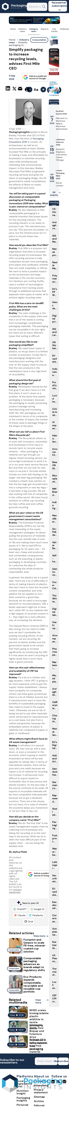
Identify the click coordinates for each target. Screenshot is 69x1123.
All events (54, 193)
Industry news (22, 30)
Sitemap (39, 1096)
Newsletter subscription (59, 4)
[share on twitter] (14, 89)
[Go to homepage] (32, 1091)
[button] (20, 909)
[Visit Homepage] (14, 12)
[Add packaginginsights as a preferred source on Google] (35, 77)
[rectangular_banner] (54, 95)
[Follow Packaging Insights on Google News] (65, 1083)
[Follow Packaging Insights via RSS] (58, 1083)
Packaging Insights (23, 1099)
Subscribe (63, 1061)
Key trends (54, 30)
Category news (33, 30)
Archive (39, 1101)
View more (39, 936)
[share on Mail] (20, 89)
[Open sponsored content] (34, 23)
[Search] (44, 7)
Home (13, 29)
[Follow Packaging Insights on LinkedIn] (53, 1083)
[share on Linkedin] (8, 89)
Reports (44, 29)
